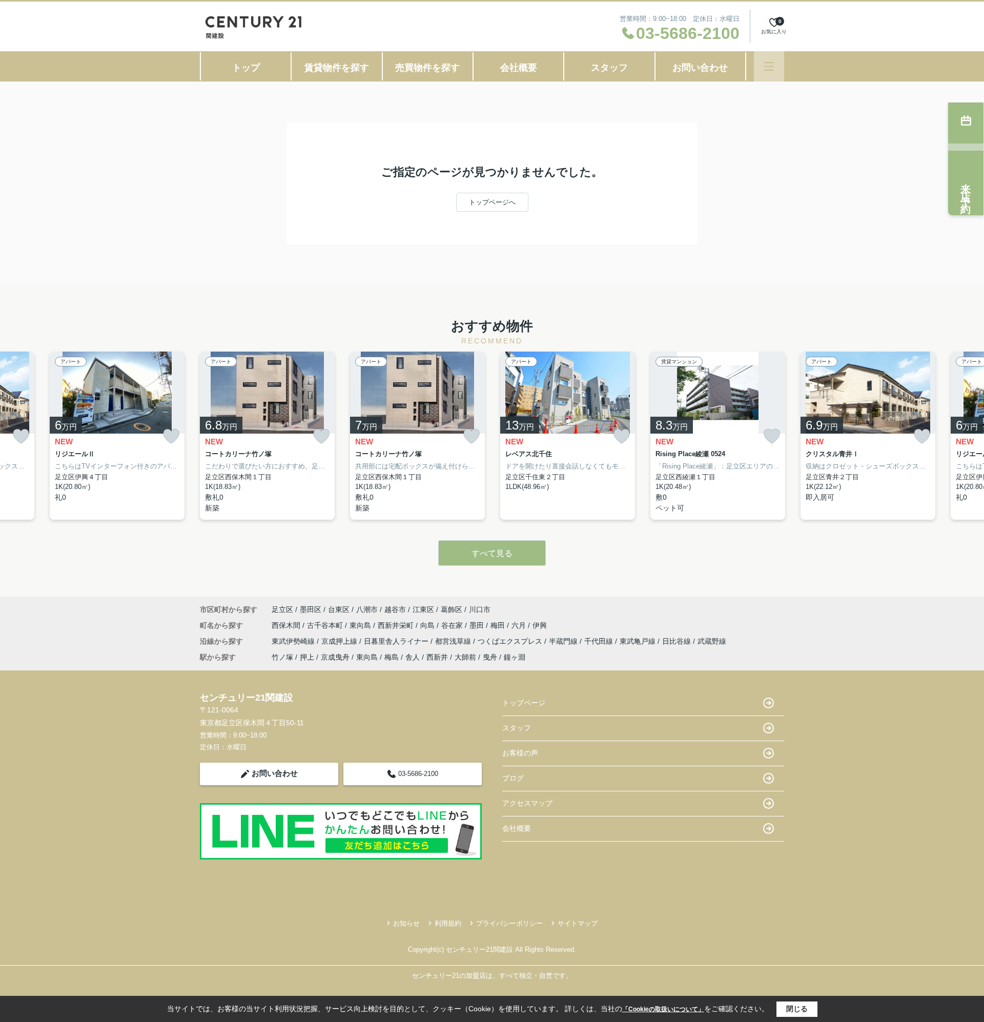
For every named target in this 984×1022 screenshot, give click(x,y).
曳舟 (490, 657)
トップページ (523, 703)
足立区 (282, 609)
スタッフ (609, 68)
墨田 (477, 625)
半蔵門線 (564, 641)
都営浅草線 (454, 641)
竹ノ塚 (282, 657)
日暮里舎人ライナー (397, 641)
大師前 (465, 657)
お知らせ (406, 923)
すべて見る (491, 553)
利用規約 (448, 923)
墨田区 (310, 609)
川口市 (479, 609)
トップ (246, 68)
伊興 (539, 625)
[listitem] (267, 436)
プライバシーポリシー (509, 923)
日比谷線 (677, 641)
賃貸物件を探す (336, 68)
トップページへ (492, 202)
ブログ (513, 778)
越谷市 (395, 609)
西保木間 (287, 625)
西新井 (437, 657)
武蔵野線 (712, 641)
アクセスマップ (527, 803)
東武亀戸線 (639, 641)
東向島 (361, 625)
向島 (428, 625)
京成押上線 (340, 641)
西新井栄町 (397, 625)
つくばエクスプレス (511, 641)
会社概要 (518, 68)
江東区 (423, 609)
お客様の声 (520, 753)
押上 (307, 657)
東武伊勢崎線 (294, 641)
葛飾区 (451, 609)
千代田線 (599, 641)
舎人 (412, 657)
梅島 (391, 657)
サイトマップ (578, 923)
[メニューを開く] (769, 66)
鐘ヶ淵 (514, 657)
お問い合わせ (700, 68)
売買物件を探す (427, 68)
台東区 (339, 609)
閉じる (797, 1009)
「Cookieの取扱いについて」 (663, 1009)
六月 (519, 625)
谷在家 (453, 625)
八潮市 (367, 609)
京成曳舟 (335, 657)
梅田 (498, 625)
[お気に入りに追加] (21, 436)
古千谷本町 (326, 625)
